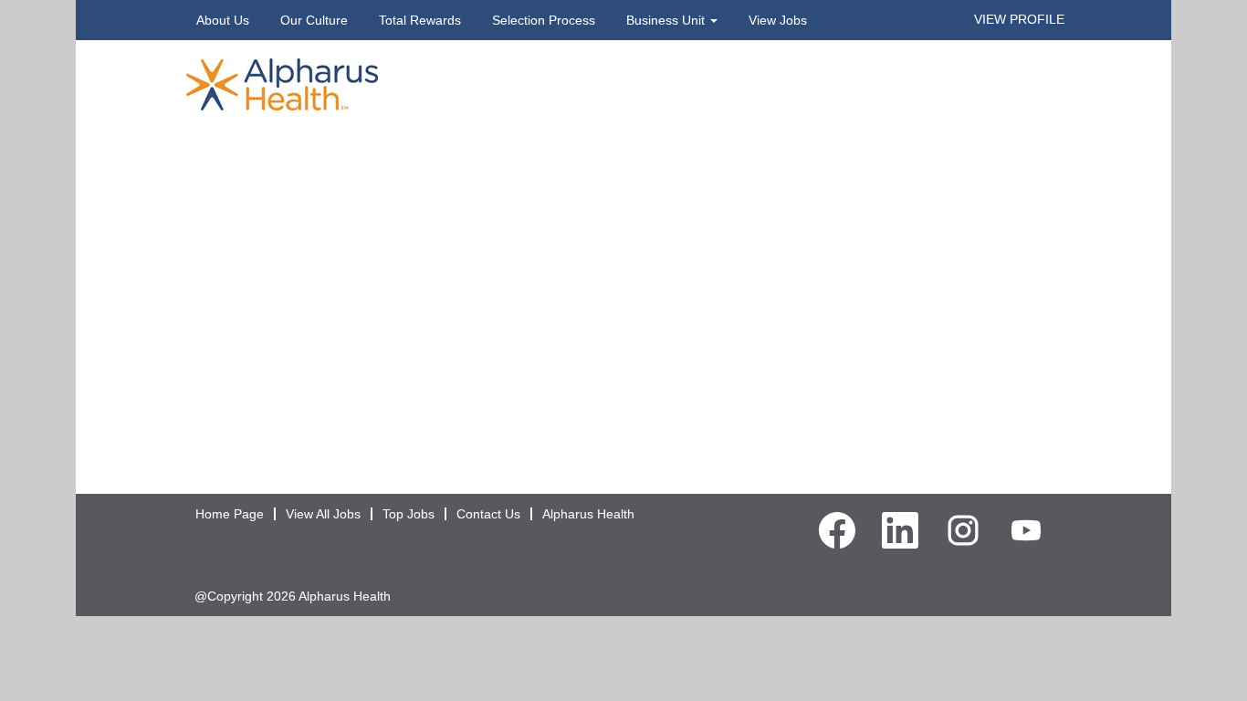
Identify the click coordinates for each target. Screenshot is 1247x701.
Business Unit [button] (667, 20)
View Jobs (778, 20)
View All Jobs (323, 514)
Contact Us (488, 514)
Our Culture (314, 20)
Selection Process (543, 20)
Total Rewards (420, 20)
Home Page (229, 514)
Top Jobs (408, 514)
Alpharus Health (588, 514)
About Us (222, 20)
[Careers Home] (282, 83)
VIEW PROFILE (1019, 19)
